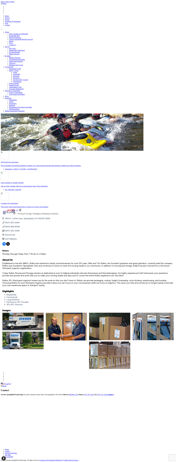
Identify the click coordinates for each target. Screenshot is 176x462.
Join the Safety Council (20, 80)
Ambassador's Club (15, 87)
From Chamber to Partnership (18, 34)
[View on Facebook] (4, 245)
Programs (16, 76)
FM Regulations (14, 109)
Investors (8, 56)
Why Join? (12, 48)
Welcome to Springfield (12, 91)
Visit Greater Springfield (17, 94)
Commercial (11, 297)
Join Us (7, 18)
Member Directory (15, 58)
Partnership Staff (14, 36)
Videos (11, 102)
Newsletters (12, 103)
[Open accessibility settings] (4, 458)
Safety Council (14, 70)
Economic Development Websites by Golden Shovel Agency (59, 460)
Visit (6, 23)
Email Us (111, 394)
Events (7, 19)
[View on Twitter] (8, 245)
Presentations (17, 81)
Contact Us (12, 45)
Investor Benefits (14, 52)
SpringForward (14, 85)
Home (7, 16)
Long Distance (13, 299)
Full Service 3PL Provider (17, 302)
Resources (16, 78)
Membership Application (17, 50)
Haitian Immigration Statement (15, 111)
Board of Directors (15, 37)
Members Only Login (16, 65)
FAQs (11, 43)
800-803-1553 (73, 394)
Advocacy (12, 63)
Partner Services (14, 54)
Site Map (8, 455)
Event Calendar (14, 83)
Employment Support (16, 61)
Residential (11, 294)
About (7, 32)
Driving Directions (11, 453)
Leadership (16, 74)
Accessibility (9, 457)
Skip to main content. (7, 2)
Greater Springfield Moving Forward (21, 39)
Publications (13, 100)
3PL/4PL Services (14, 304)
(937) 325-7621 (89, 394)
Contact (7, 25)
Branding (12, 105)
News (7, 96)
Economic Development (12, 21)
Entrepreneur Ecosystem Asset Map (20, 107)
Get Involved (9, 67)
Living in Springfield (15, 92)
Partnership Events (15, 69)
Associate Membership (16, 89)
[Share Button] (20, 210)
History (11, 41)
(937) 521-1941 (102, 394)
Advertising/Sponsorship (17, 59)
